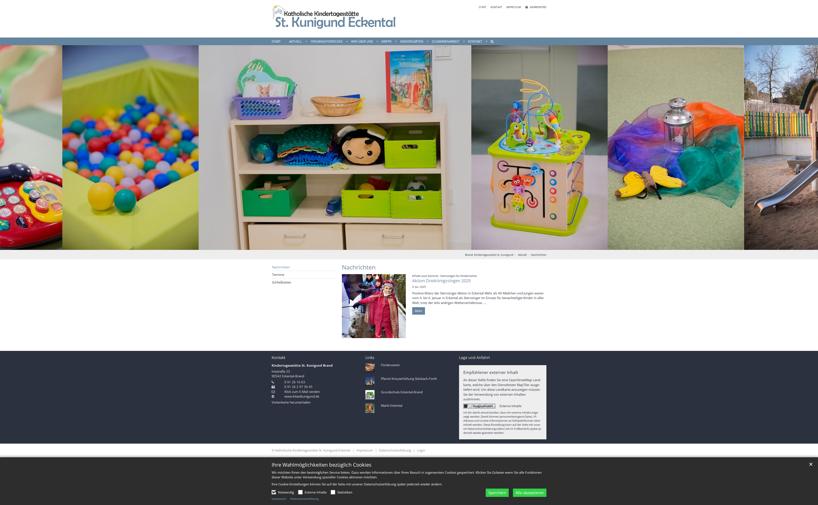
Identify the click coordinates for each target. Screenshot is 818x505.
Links (369, 357)
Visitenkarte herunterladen (291, 402)
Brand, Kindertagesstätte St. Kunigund (489, 255)
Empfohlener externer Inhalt (490, 372)
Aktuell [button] (295, 41)
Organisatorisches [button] (327, 41)
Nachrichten (538, 255)
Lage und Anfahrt (474, 357)
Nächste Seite (809, 147)
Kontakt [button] (475, 41)
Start (276, 41)
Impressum (279, 499)
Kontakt (278, 357)
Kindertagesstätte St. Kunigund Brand (302, 365)
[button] (491, 42)
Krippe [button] (387, 41)
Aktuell (522, 255)
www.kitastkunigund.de (301, 396)
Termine (278, 274)
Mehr (418, 311)
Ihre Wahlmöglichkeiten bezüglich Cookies (321, 465)
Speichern (497, 492)
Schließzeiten (281, 282)
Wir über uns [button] (362, 41)
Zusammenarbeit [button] (445, 41)
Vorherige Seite (8, 147)
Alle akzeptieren (530, 492)
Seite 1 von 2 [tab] (405, 245)
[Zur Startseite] (339, 18)
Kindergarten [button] (411, 41)
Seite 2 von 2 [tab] (413, 245)
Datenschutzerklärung (304, 499)
